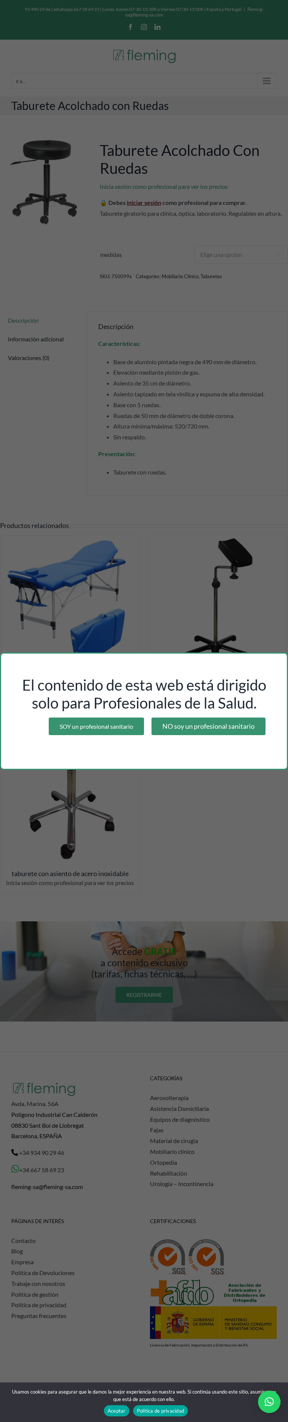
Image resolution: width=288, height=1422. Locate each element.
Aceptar (117, 1411)
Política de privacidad (160, 1411)
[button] (269, 1402)
